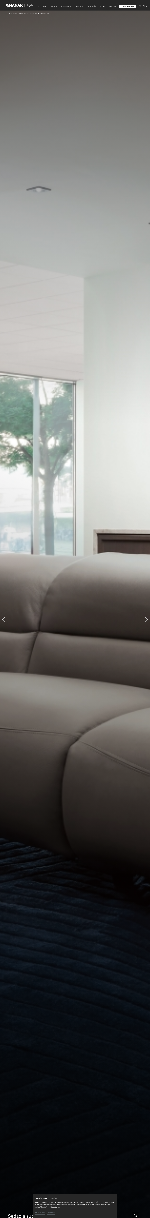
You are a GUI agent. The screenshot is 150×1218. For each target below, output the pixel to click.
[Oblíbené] (140, 6)
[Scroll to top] (145, 1213)
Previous (3, 619)
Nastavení (51, 1213)
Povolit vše (40, 1213)
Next (146, 619)
